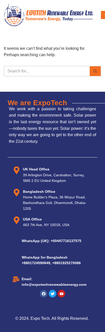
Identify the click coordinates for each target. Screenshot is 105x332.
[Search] (95, 71)
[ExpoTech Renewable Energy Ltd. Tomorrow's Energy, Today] (48, 15)
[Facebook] (43, 293)
